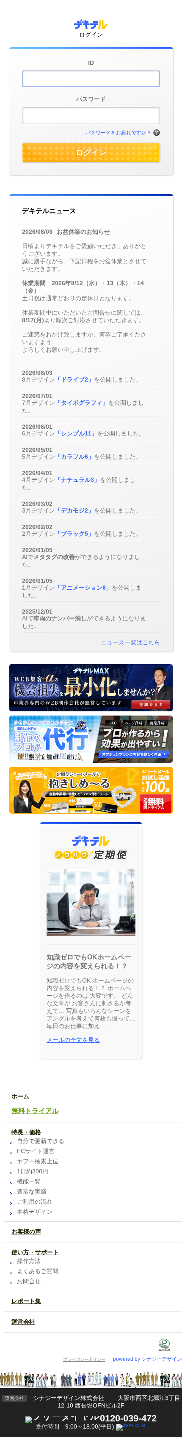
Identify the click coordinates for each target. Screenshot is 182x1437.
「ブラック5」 (74, 533)
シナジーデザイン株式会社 (68, 1397)
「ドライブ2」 (74, 379)
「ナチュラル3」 (77, 479)
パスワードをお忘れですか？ (118, 133)
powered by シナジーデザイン (147, 1359)
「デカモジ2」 (74, 510)
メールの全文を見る (73, 1039)
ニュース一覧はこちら (130, 642)
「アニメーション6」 (83, 587)
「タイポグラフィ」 (81, 402)
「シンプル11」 (76, 433)
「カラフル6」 (74, 456)
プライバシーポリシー (84, 1359)
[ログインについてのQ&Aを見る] (156, 133)
